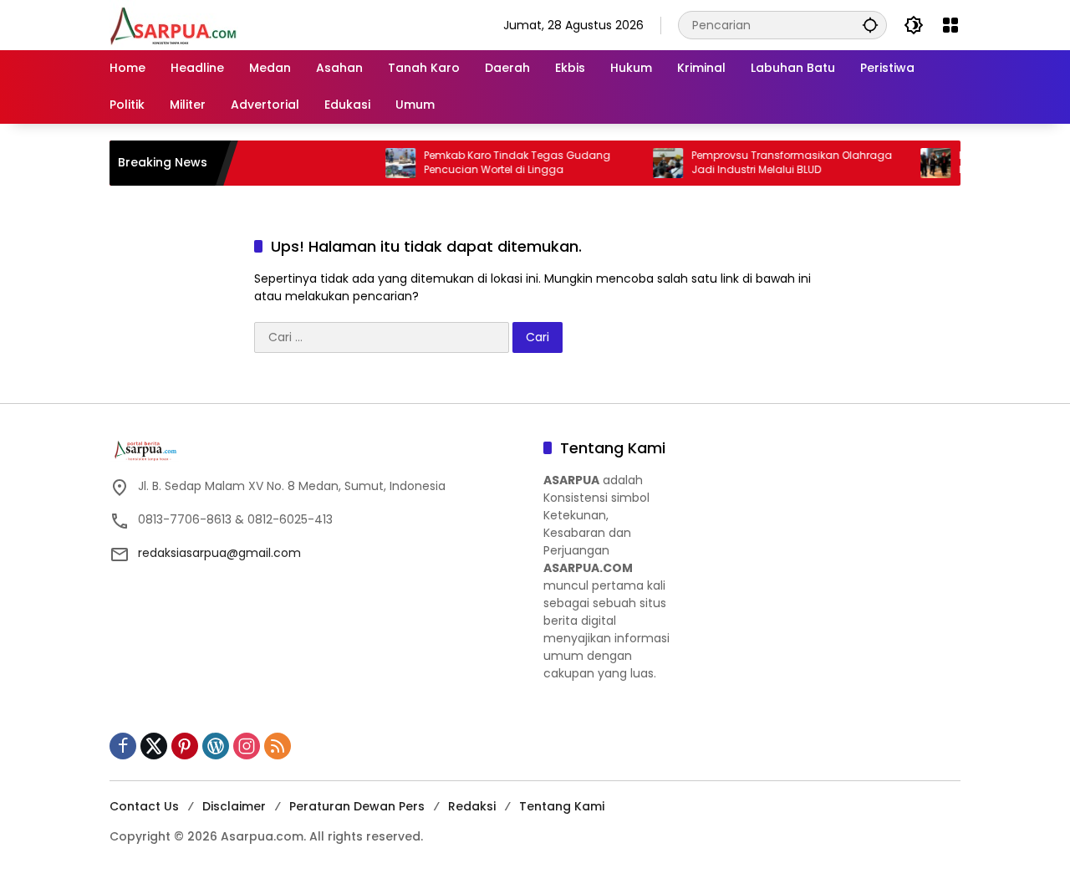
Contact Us (144, 806)
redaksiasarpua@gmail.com (219, 552)
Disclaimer (234, 806)
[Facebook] (123, 746)
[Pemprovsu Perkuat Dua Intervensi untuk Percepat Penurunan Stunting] (919, 163)
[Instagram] (246, 746)
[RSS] (277, 746)
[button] (870, 24)
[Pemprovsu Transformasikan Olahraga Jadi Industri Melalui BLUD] (652, 163)
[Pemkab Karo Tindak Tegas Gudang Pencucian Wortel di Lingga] (384, 163)
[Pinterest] (184, 746)
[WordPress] (215, 746)
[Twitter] (153, 746)
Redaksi (472, 806)
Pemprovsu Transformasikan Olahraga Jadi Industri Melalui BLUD (775, 162)
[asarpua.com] (174, 24)
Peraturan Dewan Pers (357, 806)
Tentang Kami (561, 806)
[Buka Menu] (950, 25)
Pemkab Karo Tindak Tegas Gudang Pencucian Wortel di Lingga (501, 162)
